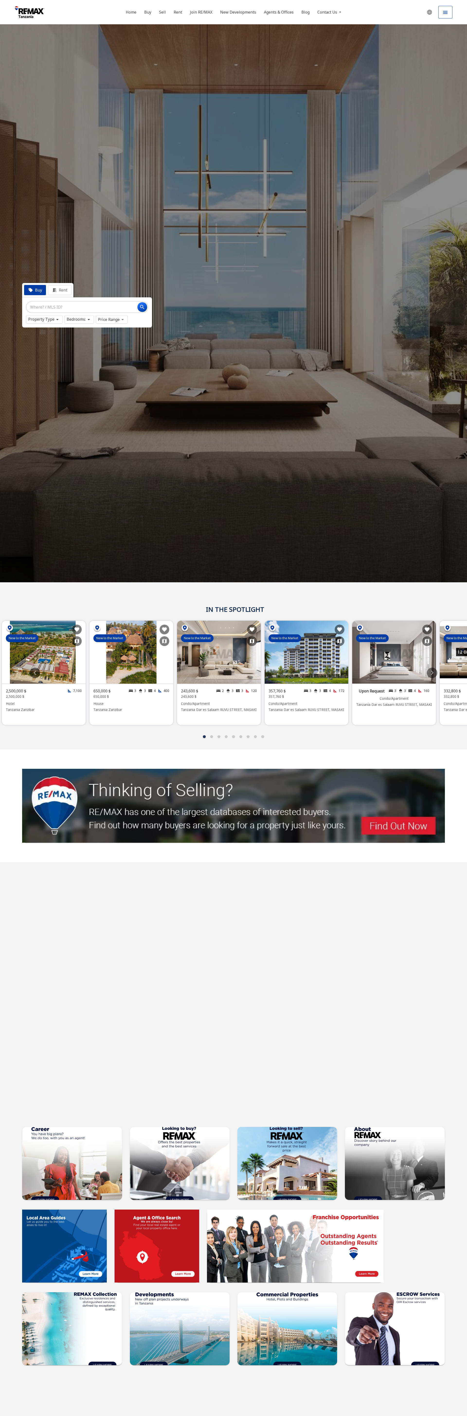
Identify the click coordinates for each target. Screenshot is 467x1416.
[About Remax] (64, 1246)
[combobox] (87, 307)
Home (131, 12)
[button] (429, 12)
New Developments (238, 12)
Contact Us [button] (327, 12)
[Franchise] (295, 1246)
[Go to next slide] (432, 673)
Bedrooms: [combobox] (76, 319)
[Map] (77, 641)
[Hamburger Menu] (445, 12)
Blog (305, 12)
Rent (178, 12)
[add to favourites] (77, 629)
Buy (147, 12)
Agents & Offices (279, 12)
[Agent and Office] (157, 1246)
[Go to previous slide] (35, 673)
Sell (162, 12)
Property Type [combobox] (41, 319)
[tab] (35, 290)
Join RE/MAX (201, 12)
